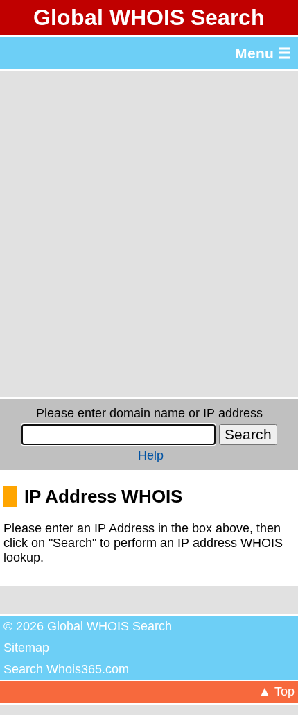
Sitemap (26, 648)
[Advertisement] (149, 234)
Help (151, 455)
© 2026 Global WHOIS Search (87, 626)
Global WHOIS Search (149, 17)
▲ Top (276, 691)
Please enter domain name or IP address (149, 413)
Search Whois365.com (66, 669)
